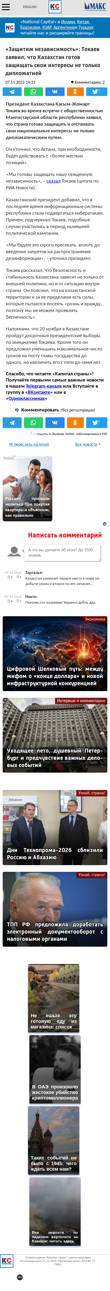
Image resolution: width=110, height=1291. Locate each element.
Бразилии (30, 27)
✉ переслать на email (29, 444)
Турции (85, 27)
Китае (83, 22)
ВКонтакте (39, 392)
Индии (68, 22)
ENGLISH (30, 7)
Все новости (86, 444)
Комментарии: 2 (90, 82)
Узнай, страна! (91, 793)
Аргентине (64, 27)
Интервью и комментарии (81, 701)
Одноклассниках (27, 398)
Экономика (95, 619)
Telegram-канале (44, 386)
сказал (53, 181)
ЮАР (46, 27)
